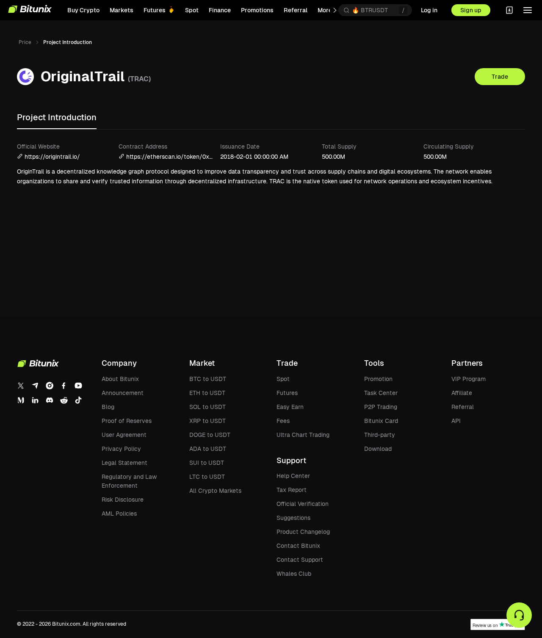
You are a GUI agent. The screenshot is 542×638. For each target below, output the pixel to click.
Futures (287, 393)
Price (25, 42)
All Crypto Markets (215, 490)
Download (378, 449)
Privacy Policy (121, 449)
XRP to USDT (207, 421)
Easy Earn (290, 407)
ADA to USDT (207, 449)
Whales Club (294, 573)
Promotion (378, 379)
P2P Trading (380, 407)
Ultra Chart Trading (303, 435)
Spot (283, 379)
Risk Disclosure (123, 499)
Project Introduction (57, 117)
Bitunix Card (381, 421)
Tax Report (292, 490)
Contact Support (300, 559)
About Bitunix (120, 379)
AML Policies (119, 513)
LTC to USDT (207, 477)
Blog (108, 407)
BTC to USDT (207, 379)
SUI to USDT (206, 463)
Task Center (381, 393)
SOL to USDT (207, 407)
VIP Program (468, 379)
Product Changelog (303, 532)
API (456, 421)
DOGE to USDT (209, 435)
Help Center (293, 476)
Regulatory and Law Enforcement (129, 481)
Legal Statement (124, 463)
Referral (462, 407)
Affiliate (461, 393)
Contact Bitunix (298, 546)
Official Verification (303, 504)
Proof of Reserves (127, 421)
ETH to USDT (207, 393)
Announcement (123, 393)
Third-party (379, 435)
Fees (283, 421)
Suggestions (293, 518)
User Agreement (124, 435)
